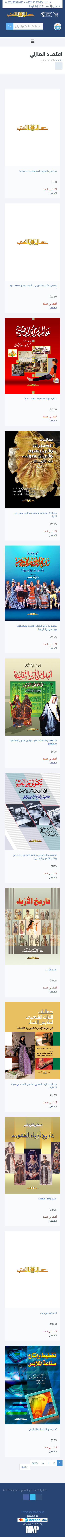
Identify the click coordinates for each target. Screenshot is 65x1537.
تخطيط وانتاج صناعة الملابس (42, 1429)
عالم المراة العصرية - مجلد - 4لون (40, 398)
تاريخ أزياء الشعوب (47, 1198)
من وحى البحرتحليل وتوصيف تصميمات (38, 171)
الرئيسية (59, 60)
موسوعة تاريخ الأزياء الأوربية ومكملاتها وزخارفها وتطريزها (37, 627)
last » (25, 1466)
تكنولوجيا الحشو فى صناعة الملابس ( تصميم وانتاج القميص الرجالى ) (35, 857)
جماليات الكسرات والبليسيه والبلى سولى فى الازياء (35, 514)
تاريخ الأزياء (51, 969)
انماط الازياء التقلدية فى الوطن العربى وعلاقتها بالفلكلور (33, 742)
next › (35, 1463)
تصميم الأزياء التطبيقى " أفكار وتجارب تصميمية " (33, 287)
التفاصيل (53, 193)
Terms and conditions (32, 1511)
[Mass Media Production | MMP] (32, 1529)
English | (33, 6)
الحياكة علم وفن (48, 1313)
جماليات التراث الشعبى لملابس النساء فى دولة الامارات (34, 1086)
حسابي (56, 6)
